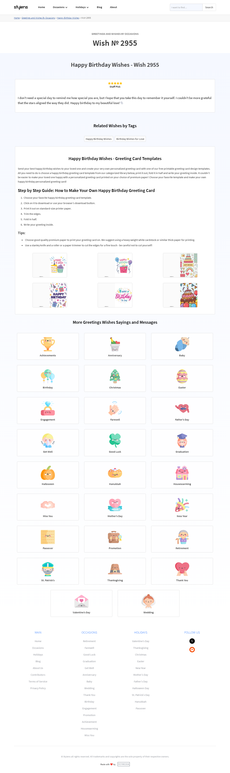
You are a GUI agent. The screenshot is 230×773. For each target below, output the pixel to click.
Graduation (89, 661)
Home (41, 7)
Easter (140, 661)
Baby (89, 681)
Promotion (89, 715)
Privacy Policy (38, 688)
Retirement (89, 641)
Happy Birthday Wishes (68, 17)
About (113, 7)
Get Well (89, 668)
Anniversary (89, 674)
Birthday (89, 701)
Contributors (38, 674)
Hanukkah (140, 701)
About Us (38, 668)
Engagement (89, 708)
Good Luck (89, 654)
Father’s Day (140, 681)
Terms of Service (38, 681)
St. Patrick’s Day (141, 695)
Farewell (89, 647)
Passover (141, 708)
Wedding (89, 688)
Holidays (38, 654)
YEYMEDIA (123, 764)
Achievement (89, 721)
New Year (141, 668)
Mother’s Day (140, 674)
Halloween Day (140, 688)
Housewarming (89, 728)
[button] (60, 7)
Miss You (89, 735)
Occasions (38, 647)
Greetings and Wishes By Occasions (38, 17)
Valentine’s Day (140, 641)
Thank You (89, 695)
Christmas (140, 654)
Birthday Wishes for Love (130, 139)
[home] (21, 7)
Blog (99, 7)
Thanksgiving (140, 647)
